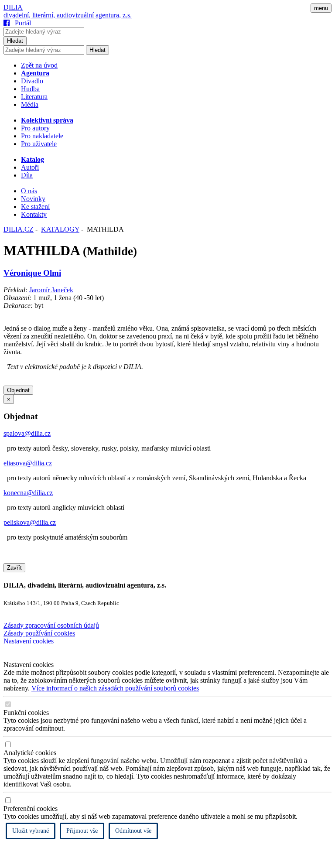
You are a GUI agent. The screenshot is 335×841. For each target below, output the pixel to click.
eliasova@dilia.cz (27, 463)
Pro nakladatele (42, 136)
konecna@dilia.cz (28, 492)
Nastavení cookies (28, 641)
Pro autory (35, 128)
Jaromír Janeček (51, 290)
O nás (29, 191)
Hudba (30, 88)
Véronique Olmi (32, 272)
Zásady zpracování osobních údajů (51, 625)
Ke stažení (35, 206)
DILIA (13, 7)
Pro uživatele (39, 143)
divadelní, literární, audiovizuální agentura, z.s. (67, 15)
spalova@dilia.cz (27, 433)
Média (29, 104)
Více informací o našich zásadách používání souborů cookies (115, 688)
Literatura (34, 96)
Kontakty (34, 214)
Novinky (33, 198)
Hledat (15, 41)
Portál (21, 23)
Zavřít (14, 567)
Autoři (30, 167)
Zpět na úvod (39, 65)
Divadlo (32, 81)
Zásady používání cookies (39, 633)
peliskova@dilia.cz (29, 522)
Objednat (18, 390)
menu (321, 8)
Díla (27, 175)
